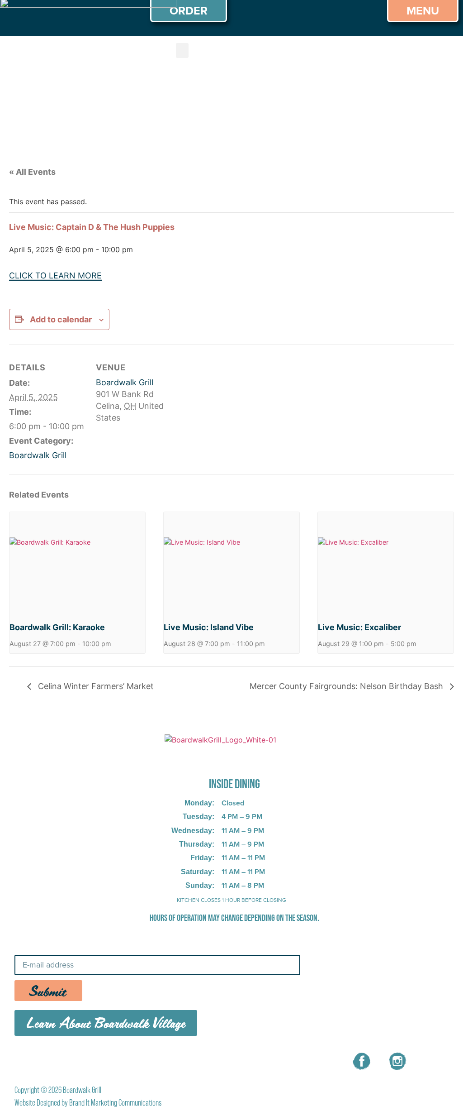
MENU (127, 1060)
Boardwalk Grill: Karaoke (57, 627)
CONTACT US (235, 1060)
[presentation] (77, 563)
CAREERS (174, 1060)
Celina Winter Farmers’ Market (95, 686)
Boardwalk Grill (37, 455)
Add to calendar (61, 319)
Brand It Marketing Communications (115, 1102)
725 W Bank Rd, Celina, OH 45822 (220, 759)
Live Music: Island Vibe (209, 627)
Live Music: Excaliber (359, 627)
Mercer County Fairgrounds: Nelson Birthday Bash (347, 686)
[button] (182, 50)
